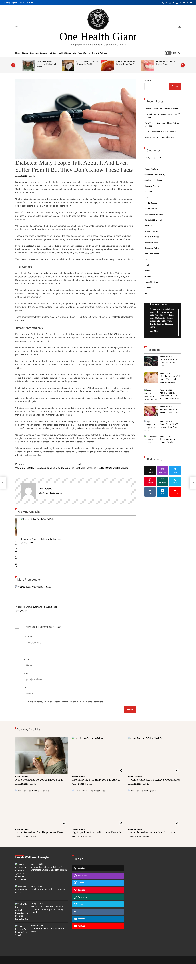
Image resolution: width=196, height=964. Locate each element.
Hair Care (148, 225)
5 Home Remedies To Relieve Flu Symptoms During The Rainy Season (49, 868)
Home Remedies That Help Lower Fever (39, 832)
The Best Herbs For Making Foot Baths (160, 132)
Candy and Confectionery (154, 175)
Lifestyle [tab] (43, 857)
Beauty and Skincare (38, 53)
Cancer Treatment (151, 169)
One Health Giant (98, 36)
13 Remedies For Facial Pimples (168, 440)
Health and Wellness (152, 248)
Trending (148, 293)
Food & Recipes (150, 203)
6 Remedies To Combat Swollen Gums (163, 62)
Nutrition (52, 53)
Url (25, 687)
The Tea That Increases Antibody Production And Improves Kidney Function (47, 909)
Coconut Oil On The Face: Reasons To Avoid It (85, 62)
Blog (146, 163)
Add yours (57, 627)
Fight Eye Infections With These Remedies (97, 832)
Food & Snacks (84, 53)
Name (26, 659)
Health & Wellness (99, 53)
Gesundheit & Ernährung (154, 220)
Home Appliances (151, 254)
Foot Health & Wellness (153, 214)
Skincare (147, 288)
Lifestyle (147, 265)
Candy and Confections (153, 180)
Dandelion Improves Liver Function (48, 889)
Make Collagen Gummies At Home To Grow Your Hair (169, 395)
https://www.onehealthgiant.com (50, 493)
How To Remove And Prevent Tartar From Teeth (124, 62)
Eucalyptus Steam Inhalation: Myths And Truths (43, 64)
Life (74, 53)
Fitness (25, 53)
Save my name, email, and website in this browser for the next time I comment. (65, 701)
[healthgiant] (28, 491)
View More (154, 331)
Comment (28, 636)
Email (26, 673)
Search (147, 80)
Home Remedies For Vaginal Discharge (151, 832)
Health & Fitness (64, 53)
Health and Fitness (152, 242)
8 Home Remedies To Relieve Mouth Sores (154, 779)
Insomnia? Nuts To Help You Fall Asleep (41, 539)
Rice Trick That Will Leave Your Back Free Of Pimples (170, 379)
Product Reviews (151, 282)
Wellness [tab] (31, 857)
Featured (148, 192)
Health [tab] (19, 857)
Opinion (147, 276)
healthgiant (32, 176)
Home (17, 53)
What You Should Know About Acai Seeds (36, 606)
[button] (13, 65)
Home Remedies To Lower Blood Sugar (160, 137)
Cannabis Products (152, 186)
